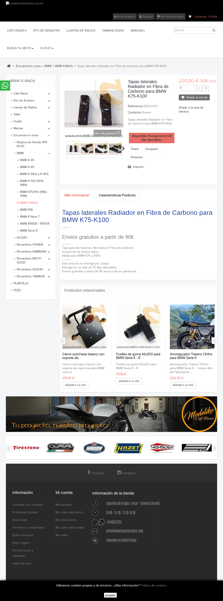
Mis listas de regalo (172, 16)
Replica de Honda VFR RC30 (32, 144)
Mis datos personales (70, 527)
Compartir (151, 149)
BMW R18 (26, 210)
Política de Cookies (25, 512)
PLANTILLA (21, 283)
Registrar (147, 16)
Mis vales (62, 535)
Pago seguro (21, 543)
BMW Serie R (29, 230)
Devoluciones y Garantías (22, 553)
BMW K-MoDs (29, 203)
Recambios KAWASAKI (31, 251)
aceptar (110, 595)
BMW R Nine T (30, 217)
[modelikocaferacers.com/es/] (111, 7)
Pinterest (137, 157)
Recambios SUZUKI (30, 269)
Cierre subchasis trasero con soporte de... (83, 356)
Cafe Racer (21, 93)
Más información (77, 195)
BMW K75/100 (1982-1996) (33, 194)
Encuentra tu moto (26, 135)
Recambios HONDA (30, 244)
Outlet (18, 121)
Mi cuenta (64, 492)
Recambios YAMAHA (31, 276)
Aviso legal (19, 520)
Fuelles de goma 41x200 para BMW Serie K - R (138, 356)
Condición (134, 112)
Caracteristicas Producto (117, 195)
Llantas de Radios (25, 107)
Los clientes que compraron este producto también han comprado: (65, 148)
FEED (17, 290)
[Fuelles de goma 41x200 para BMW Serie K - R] (138, 327)
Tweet (135, 149)
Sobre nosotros (22, 535)
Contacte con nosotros (27, 505)
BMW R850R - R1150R (35, 224)
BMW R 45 (27, 160)
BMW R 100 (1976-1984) (32, 183)
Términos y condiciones (28, 527)
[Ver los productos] (26, 447)
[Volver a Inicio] (8, 66)
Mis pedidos (64, 505)
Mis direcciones (66, 520)
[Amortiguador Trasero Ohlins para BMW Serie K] (192, 327)
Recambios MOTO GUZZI (29, 260)
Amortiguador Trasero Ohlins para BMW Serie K (191, 356)
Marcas (18, 128)
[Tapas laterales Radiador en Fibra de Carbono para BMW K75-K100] (73, 148)
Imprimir (138, 167)
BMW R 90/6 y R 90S (34, 174)
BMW (20, 153)
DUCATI (22, 237)
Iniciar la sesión (125, 16)
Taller (17, 114)
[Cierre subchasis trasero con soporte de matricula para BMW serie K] (84, 327)
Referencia (135, 106)
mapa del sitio (21, 563)
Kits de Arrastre (24, 100)
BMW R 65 (27, 167)
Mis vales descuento (69, 512)
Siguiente (123, 148)
